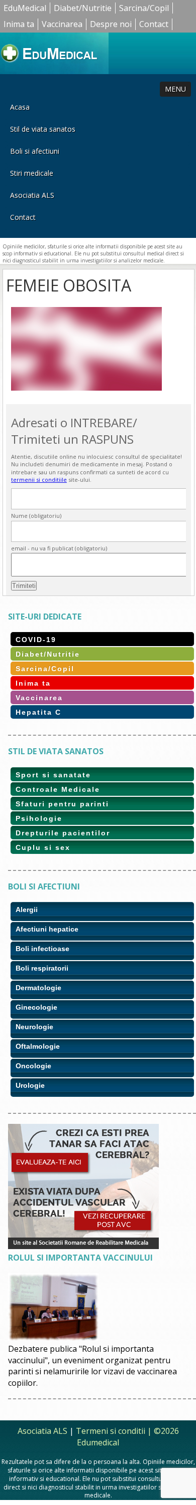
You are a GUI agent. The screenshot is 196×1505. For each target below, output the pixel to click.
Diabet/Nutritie (83, 8)
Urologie (30, 1085)
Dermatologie (38, 988)
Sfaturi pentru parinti (62, 804)
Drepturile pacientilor (63, 833)
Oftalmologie (38, 1046)
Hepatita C (38, 712)
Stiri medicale (31, 173)
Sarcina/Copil (144, 8)
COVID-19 (36, 640)
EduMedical (25, 8)
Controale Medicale (58, 789)
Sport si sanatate (53, 775)
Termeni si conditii (110, 1430)
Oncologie (33, 1066)
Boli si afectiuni (34, 151)
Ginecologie (36, 1007)
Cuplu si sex (43, 847)
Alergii (27, 910)
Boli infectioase (42, 949)
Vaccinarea (62, 24)
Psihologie (39, 818)
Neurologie (34, 1027)
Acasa (20, 107)
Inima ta (19, 24)
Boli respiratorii (42, 968)
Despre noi (111, 24)
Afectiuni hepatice (47, 929)
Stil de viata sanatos (42, 129)
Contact (153, 24)
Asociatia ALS (32, 195)
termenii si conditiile (39, 479)
